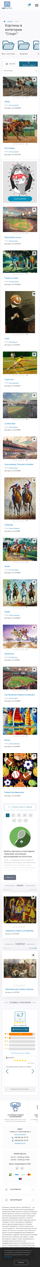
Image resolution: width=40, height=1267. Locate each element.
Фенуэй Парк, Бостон (12, 237)
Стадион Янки (9, 423)
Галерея (10, 21)
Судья (6, 338)
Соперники (8, 525)
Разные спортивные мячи (14, 792)
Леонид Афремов (14, 528)
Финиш (7, 101)
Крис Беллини (13, 342)
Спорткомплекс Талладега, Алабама (18, 464)
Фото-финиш (9, 148)
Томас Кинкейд (13, 241)
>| (25, 820)
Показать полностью (19, 1089)
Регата (7, 740)
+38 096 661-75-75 (21, 1137)
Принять (21, 1262)
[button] (7, 890)
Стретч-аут (9, 379)
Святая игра (9, 653)
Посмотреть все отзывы (20, 1053)
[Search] (4, 17)
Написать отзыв (21, 1029)
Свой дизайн (20, 199)
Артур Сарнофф (13, 105)
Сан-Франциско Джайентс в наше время (20, 694)
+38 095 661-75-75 (21, 1140)
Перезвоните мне (20, 1143)
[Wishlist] (34, 79)
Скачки (7, 566)
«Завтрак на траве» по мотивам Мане (20, 930)
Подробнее (8, 1257)
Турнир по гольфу (11, 278)
